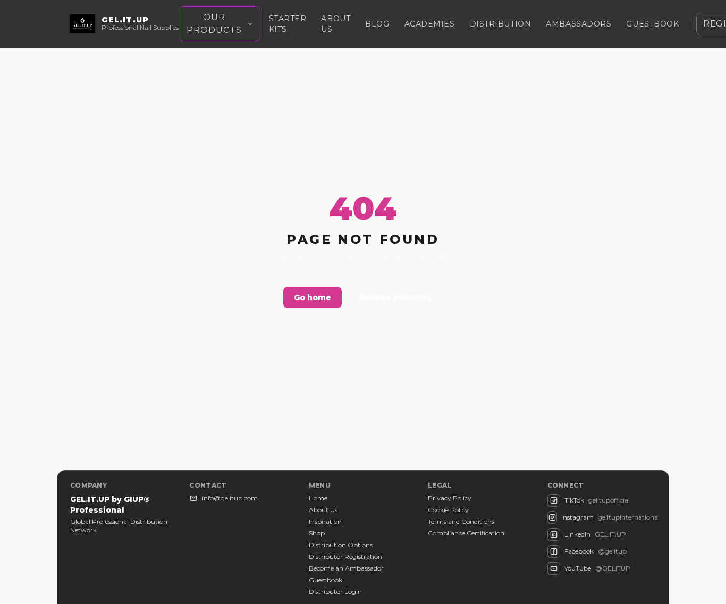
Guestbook (652, 24)
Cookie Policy (448, 510)
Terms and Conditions (461, 521)
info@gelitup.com (230, 498)
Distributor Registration (345, 556)
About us (335, 24)
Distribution (500, 24)
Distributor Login (335, 592)
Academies (429, 24)
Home (318, 498)
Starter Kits (288, 24)
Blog (377, 24)
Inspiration (325, 521)
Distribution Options (341, 545)
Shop (317, 533)
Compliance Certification (466, 533)
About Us (323, 510)
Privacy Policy (449, 498)
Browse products (395, 297)
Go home (312, 297)
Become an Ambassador (346, 568)
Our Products (214, 23)
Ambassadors (578, 24)
